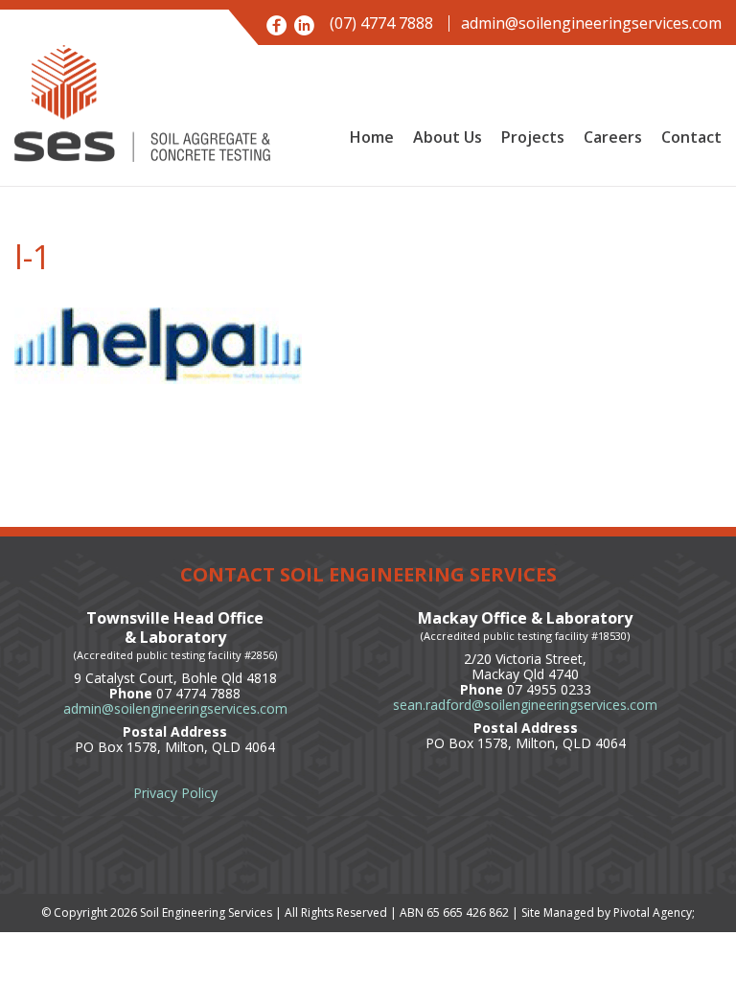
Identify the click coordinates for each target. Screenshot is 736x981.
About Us (447, 137)
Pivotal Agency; (654, 912)
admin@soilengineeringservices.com (591, 23)
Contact (691, 137)
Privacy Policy (175, 793)
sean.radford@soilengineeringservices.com (525, 705)
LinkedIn (304, 25)
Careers (613, 137)
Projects (532, 137)
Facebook (276, 25)
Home (372, 137)
